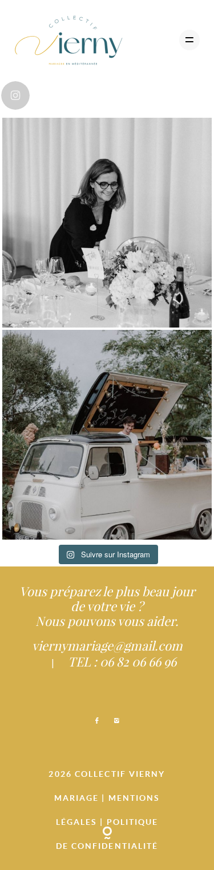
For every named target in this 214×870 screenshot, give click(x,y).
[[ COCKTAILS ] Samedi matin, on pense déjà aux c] (107, 435)
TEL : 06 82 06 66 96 (122, 661)
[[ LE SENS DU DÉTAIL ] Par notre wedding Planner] (107, 223)
